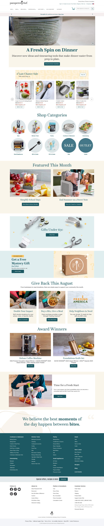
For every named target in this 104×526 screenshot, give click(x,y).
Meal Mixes (55, 450)
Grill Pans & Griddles (15, 448)
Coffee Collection (78, 456)
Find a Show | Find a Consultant (86, 1)
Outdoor (12, 463)
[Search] (92, 8)
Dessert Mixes (56, 443)
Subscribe (63, 479)
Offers (76, 441)
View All (83, 74)
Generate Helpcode (79, 509)
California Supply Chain (38, 521)
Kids (32, 450)
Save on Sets (78, 443)
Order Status (78, 488)
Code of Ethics (34, 498)
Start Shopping (81, 319)
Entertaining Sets (14, 469)
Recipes (77, 464)
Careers (33, 495)
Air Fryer (55, 461)
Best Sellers (77, 458)
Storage (33, 459)
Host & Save (18, 271)
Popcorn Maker (56, 469)
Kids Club (77, 454)
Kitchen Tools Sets (35, 463)
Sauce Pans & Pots (14, 450)
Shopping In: (89, 3)
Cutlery (33, 446)
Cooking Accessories (36, 443)
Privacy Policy (28, 521)
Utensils (33, 461)
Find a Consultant (57, 498)
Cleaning (33, 441)
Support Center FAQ (79, 498)
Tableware (12, 467)
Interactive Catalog (79, 461)
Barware (12, 461)
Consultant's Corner (57, 500)
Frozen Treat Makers (58, 467)
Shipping (77, 493)
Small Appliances (58, 458)
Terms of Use (48, 521)
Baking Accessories (36, 439)
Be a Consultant (50, 9)
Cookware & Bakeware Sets (16, 454)
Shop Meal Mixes (52, 319)
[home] (52, 513)
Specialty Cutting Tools (36, 457)
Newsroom (34, 491)
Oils (54, 452)
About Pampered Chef (36, 488)
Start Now (60, 396)
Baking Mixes (56, 439)
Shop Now (52, 234)
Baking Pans (13, 441)
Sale (76, 439)
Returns (76, 491)
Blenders (55, 463)
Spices (54, 454)
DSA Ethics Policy (35, 500)
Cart (54, 488)
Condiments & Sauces (58, 441)
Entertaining (13, 458)
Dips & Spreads (56, 446)
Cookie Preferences (74, 521)
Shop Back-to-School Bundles (30, 204)
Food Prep (33, 448)
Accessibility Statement (57, 521)
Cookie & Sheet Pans (15, 443)
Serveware (12, 465)
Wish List (83, 3)
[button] (93, 43)
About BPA (66, 521)
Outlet (76, 446)
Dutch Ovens (13, 446)
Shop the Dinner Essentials (52, 64)
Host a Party (56, 491)
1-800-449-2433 (78, 502)
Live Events (59, 9)
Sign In (60, 3)
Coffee (54, 465)
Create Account (67, 3)
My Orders (73, 3)
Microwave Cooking (36, 452)
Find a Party (56, 493)
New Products (78, 452)
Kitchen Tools (35, 437)
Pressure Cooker (57, 472)
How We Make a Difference (37, 493)
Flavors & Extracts (57, 448)
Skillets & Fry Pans (14, 452)
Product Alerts (78, 495)
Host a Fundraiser (23, 319)
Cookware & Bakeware (17, 437)
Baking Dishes (13, 439)
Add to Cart (19, 107)
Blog (76, 468)
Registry (79, 3)
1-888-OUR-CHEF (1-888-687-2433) (83, 500)
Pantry (55, 437)
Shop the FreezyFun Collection (73, 204)
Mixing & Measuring (36, 454)
